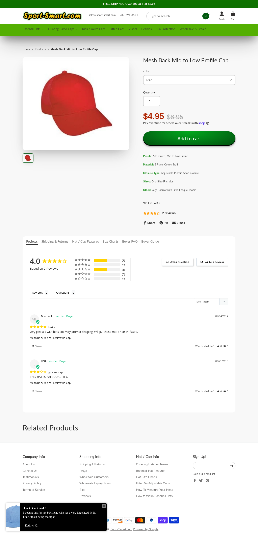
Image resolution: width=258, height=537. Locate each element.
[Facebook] (195, 481)
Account (221, 16)
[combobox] (178, 16)
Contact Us (30, 470)
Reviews (32, 241)
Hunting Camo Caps (61, 29)
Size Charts (111, 241)
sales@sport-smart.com (102, 15)
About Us (29, 464)
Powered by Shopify (145, 529)
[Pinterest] (207, 481)
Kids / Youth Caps (93, 29)
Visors (133, 29)
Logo (53, 16)
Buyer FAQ (130, 241)
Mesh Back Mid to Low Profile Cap (50, 338)
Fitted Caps (117, 29)
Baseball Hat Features (150, 470)
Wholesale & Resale (193, 29)
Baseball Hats (32, 29)
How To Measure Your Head (154, 489)
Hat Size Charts (146, 477)
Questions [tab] (63, 292)
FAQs (83, 470)
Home (26, 49)
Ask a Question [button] (179, 262)
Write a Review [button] (214, 262)
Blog (82, 489)
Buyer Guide (150, 241)
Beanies (146, 29)
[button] (219, 346)
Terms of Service (34, 489)
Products (40, 49)
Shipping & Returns (54, 241)
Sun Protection (165, 29)
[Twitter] (201, 481)
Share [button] (38, 346)
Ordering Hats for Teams (152, 464)
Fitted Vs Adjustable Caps (153, 483)
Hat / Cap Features (85, 241)
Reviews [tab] (37, 292)
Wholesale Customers (94, 477)
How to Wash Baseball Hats (154, 496)
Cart (233, 16)
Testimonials (31, 477)
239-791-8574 (129, 15)
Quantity (149, 92)
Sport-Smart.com (121, 529)
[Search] (205, 16)
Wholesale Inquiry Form (95, 483)
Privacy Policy (32, 483)
